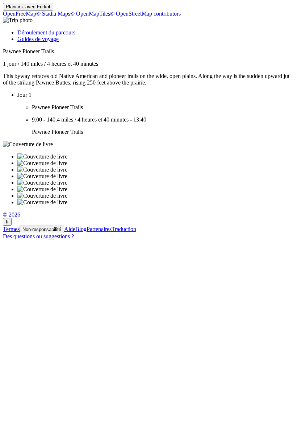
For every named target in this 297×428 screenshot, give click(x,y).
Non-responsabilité (41, 229)
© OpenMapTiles (90, 14)
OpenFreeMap (19, 14)
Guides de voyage (38, 39)
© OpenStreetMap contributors (145, 14)
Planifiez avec (28, 6)
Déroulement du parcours (46, 32)
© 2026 (11, 214)
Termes (11, 229)
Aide (69, 229)
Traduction (124, 229)
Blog (81, 229)
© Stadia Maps (53, 14)
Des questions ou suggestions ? (38, 236)
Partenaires (99, 229)
